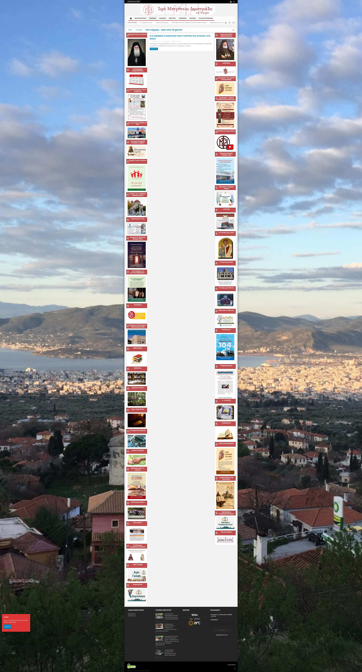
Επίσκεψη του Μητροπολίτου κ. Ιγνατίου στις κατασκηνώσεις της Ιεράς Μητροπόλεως (166, 627)
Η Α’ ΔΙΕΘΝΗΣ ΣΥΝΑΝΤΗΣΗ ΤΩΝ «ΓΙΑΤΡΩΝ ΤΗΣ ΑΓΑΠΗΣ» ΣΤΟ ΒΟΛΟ (180, 37)
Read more (153, 49)
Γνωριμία (139, 30)
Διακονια (162, 18)
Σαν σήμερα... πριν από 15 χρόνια (171, 41)
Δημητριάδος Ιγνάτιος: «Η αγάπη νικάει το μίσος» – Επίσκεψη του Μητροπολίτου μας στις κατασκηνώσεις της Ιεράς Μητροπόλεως (167, 640)
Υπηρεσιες (183, 18)
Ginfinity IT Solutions (144, 671)
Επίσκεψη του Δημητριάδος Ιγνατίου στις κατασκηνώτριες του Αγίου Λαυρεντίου (171, 616)
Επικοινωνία (232, 665)
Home (130, 30)
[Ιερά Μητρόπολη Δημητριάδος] (181, 9)
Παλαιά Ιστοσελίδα (206, 18)
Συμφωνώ (7, 626)
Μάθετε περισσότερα (10, 622)
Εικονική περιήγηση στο (225, 282)
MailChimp (224, 635)
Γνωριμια (152, 18)
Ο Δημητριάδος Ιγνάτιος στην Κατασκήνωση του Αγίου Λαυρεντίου (170, 652)
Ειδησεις (192, 18)
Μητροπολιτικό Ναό (225, 284)
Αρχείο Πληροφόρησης (225, 397)
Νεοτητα (172, 18)
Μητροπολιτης (140, 18)
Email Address (214, 620)
